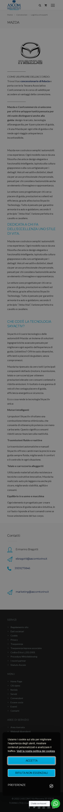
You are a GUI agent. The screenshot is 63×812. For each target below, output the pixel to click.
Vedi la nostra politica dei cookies (36, 751)
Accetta (31, 760)
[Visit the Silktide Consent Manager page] (51, 786)
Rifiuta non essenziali (31, 772)
